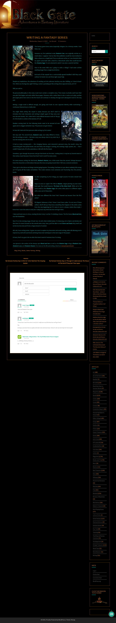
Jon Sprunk (52, 41)
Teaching (95, 532)
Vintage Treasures (98, 545)
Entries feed (96, 574)
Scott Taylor (26, 305)
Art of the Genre (97, 376)
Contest (95, 405)
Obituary (95, 477)
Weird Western (97, 552)
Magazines (96, 456)
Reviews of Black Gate (99, 497)
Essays (94, 421)
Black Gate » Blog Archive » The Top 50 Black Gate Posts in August (41, 336)
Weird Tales (96, 548)
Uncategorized (97, 541)
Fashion (95, 425)
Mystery (95, 467)
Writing (38, 250)
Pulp (94, 490)
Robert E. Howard (97, 506)
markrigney (26, 318)
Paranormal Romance (99, 481)
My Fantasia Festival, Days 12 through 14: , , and (69, 261)
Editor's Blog (96, 418)
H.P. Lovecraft (96, 442)
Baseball (95, 379)
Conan (94, 402)
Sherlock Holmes (97, 522)
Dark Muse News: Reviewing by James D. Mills (99, 296)
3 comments (62, 41)
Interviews (96, 449)
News (94, 474)
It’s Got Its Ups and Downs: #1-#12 (99, 284)
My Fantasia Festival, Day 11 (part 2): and (25, 261)
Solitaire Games (97, 525)
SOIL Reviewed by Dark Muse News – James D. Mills (99, 292)
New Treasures (97, 470)
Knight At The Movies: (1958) (99, 355)
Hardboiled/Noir (97, 446)
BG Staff (95, 382)
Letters (95, 453)
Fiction (95, 428)
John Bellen (96, 352)
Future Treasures (97, 432)
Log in (94, 571)
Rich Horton (96, 502)
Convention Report (98, 409)
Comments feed (97, 578)
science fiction (97, 515)
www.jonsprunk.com (67, 246)
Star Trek (95, 529)
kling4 (94, 309)
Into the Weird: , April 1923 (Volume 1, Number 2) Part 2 (99, 321)
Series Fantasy (30, 250)
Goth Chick (96, 439)
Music (94, 463)
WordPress (62, 620)
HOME (93, 36)
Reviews (95, 493)
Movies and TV (96, 460)
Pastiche (95, 486)
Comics (95, 398)
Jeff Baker (95, 282)
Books (23, 250)
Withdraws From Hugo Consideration (99, 312)
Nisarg (73, 620)
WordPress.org (97, 581)
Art (94, 372)
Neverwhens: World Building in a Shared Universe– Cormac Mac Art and (99, 274)
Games (95, 435)
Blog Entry (17, 250)
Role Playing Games (98, 509)
